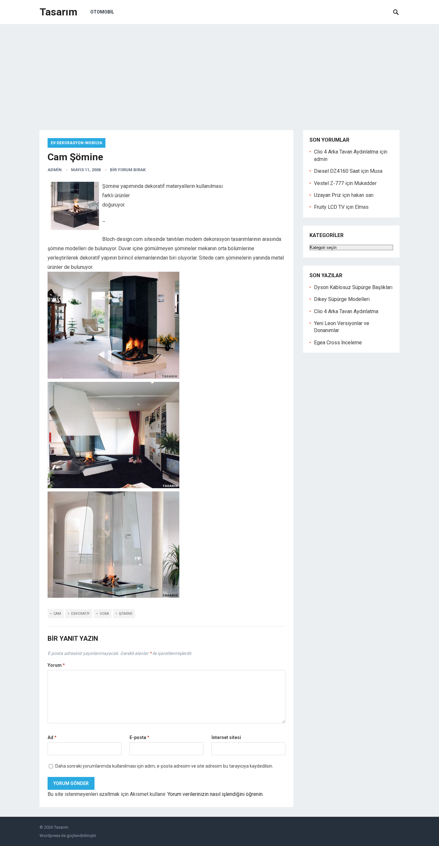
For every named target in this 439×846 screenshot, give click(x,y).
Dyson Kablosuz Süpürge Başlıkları (353, 287)
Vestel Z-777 (329, 183)
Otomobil (102, 11)
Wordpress (50, 835)
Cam (57, 614)
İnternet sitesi (226, 737)
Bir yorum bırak (128, 169)
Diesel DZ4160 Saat (337, 171)
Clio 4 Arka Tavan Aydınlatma (346, 152)
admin (55, 169)
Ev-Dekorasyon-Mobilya (76, 143)
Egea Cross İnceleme (338, 342)
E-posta (139, 737)
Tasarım (58, 12)
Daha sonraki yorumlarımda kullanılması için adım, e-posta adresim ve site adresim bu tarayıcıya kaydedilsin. (164, 766)
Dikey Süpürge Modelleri (342, 299)
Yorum (56, 665)
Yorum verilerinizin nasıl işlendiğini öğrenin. (215, 794)
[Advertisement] (219, 72)
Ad (52, 737)
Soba (104, 614)
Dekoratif (80, 614)
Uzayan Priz (327, 195)
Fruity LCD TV (329, 207)
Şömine (125, 614)
